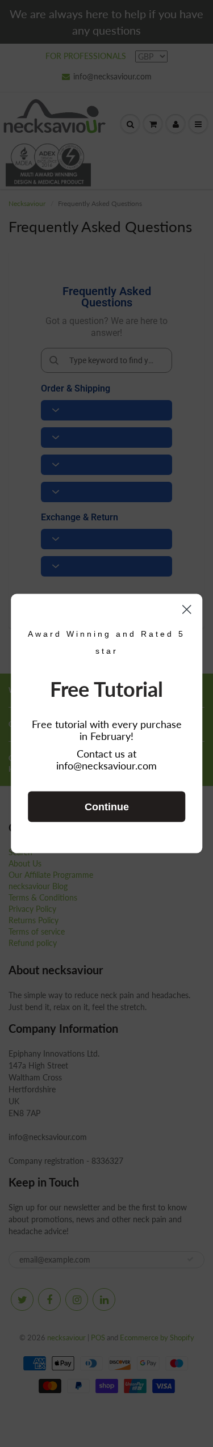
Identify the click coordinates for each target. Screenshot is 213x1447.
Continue (107, 807)
